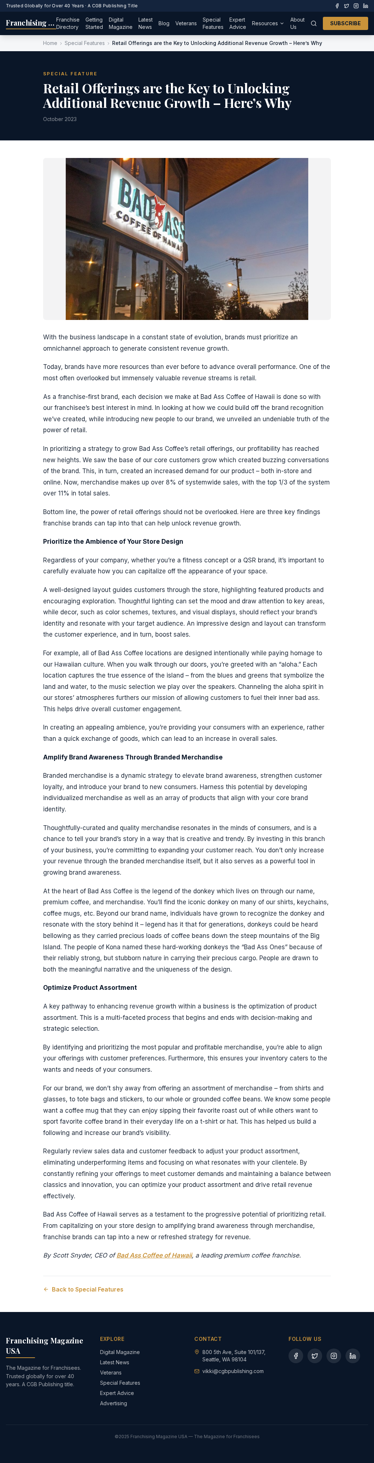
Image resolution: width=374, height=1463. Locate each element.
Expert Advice (237, 23)
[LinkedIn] (365, 5)
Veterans (186, 23)
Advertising (113, 1403)
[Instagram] (356, 5)
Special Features (213, 23)
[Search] (313, 23)
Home (50, 43)
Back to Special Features (87, 1289)
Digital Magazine (121, 23)
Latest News (145, 23)
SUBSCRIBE (345, 23)
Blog (164, 23)
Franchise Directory (68, 23)
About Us (297, 23)
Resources (265, 23)
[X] (346, 5)
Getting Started (94, 23)
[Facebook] (337, 5)
